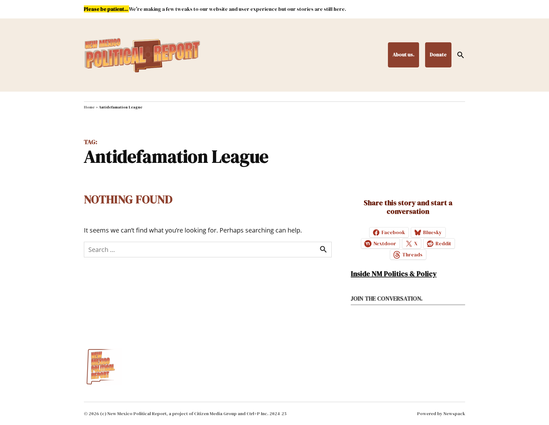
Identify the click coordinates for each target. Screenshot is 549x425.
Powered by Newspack (441, 413)
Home (89, 107)
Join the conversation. (387, 298)
